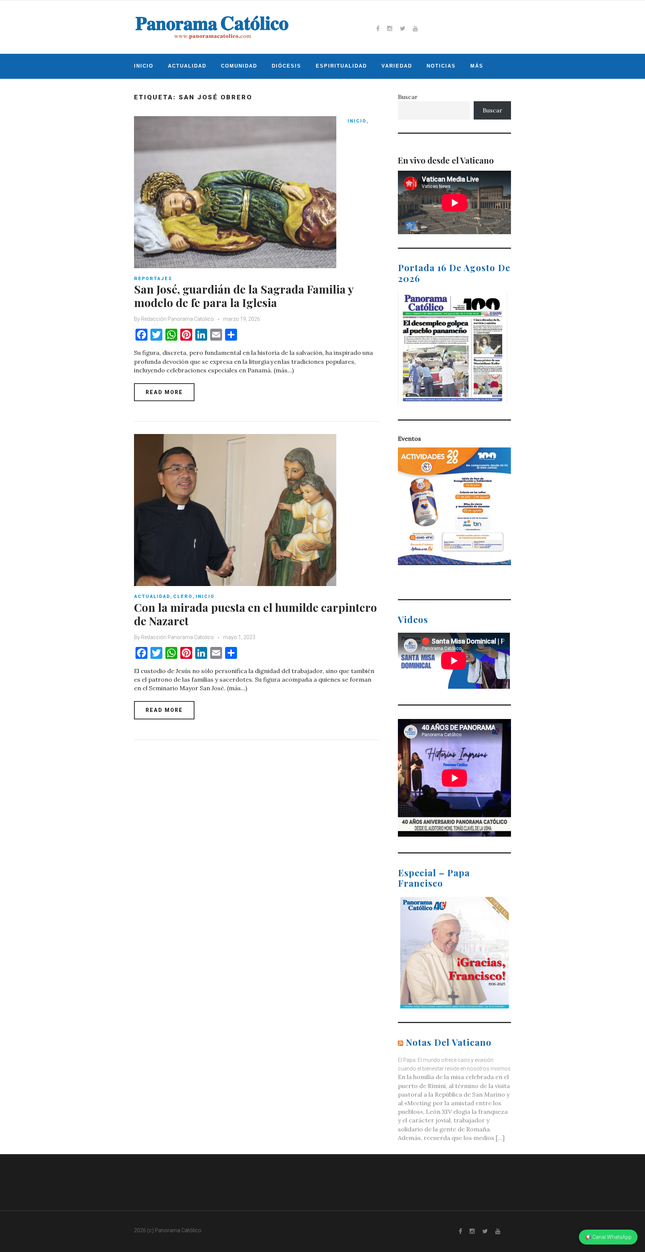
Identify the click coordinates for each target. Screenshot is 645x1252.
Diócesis (286, 66)
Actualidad (187, 66)
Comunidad (239, 66)
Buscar (408, 96)
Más (476, 66)
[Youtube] (415, 28)
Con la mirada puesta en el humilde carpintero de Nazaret (255, 614)
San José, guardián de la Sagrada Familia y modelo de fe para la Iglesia (243, 296)
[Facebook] (378, 28)
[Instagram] (389, 28)
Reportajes (153, 278)
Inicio (143, 66)
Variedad (396, 66)
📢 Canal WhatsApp (608, 1237)
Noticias (441, 66)
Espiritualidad (341, 66)
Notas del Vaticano (449, 1042)
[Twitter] (402, 28)
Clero (183, 596)
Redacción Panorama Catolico (177, 319)
